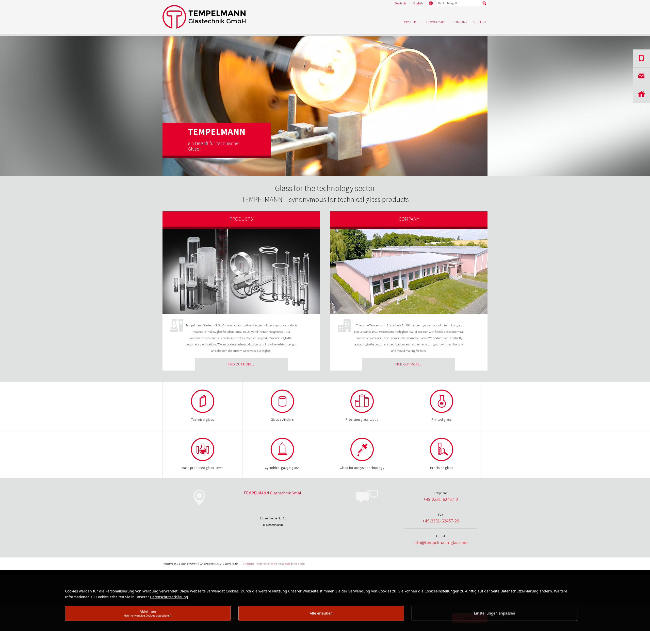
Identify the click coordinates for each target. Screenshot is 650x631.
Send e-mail (298, 563)
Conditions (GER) (281, 563)
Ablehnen (147, 613)
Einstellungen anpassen (494, 613)
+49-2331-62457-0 (440, 499)
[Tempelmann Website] (325, 17)
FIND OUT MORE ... (241, 364)
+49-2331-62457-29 (440, 521)
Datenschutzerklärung (169, 596)
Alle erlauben (321, 613)
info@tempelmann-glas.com (440, 542)
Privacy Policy (263, 563)
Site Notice (248, 563)
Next (497, 108)
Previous (153, 108)
